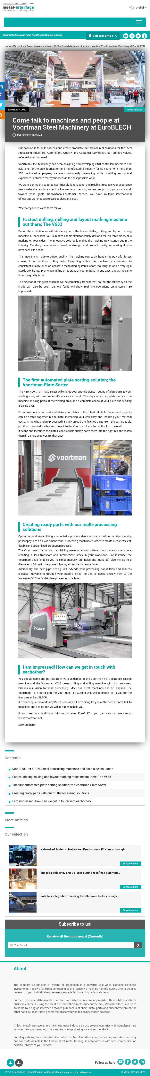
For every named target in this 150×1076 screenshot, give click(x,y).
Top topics (18, 46)
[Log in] (10, 1063)
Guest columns (130, 863)
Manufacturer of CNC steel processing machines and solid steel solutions (62, 769)
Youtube (125, 36)
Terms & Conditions (15, 1072)
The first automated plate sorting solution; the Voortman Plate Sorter (59, 785)
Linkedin (132, 36)
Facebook (144, 36)
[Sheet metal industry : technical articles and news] (17, 6)
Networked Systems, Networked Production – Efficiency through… (83, 849)
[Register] (19, 1063)
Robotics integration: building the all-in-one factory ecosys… (79, 896)
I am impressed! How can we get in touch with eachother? (51, 801)
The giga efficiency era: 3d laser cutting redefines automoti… (80, 873)
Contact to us (35, 1072)
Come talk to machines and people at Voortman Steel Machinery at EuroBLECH (103, 46)
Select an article (103, 35)
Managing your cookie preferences (73, 1072)
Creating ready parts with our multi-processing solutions (50, 793)
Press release (33, 46)
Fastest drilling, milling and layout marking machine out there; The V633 (61, 777)
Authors (48, 1072)
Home (8, 46)
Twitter (138, 36)
